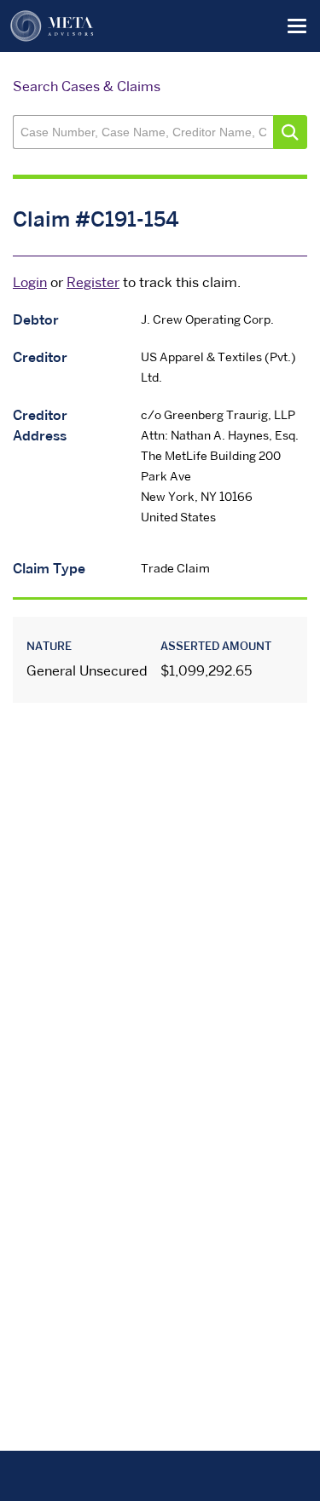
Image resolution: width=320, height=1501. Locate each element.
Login (30, 283)
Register (93, 283)
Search (290, 132)
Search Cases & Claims (86, 88)
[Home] (52, 26)
